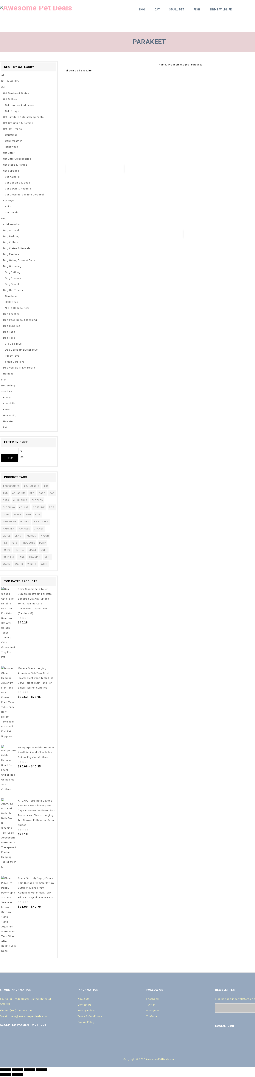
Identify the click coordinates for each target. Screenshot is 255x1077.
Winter (32, 564)
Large (7, 535)
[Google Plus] (242, 1036)
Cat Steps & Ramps (15, 164)
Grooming (9, 521)
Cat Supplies (11, 170)
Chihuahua (20, 500)
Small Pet (176, 9)
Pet (5, 543)
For (37, 514)
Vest (48, 557)
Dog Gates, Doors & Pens (19, 260)
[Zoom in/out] (41, 1069)
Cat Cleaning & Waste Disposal (24, 194)
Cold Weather (13, 140)
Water (19, 564)
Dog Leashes (11, 314)
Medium (32, 535)
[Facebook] (218, 1036)
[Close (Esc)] (5, 1069)
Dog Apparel (11, 230)
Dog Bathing (13, 272)
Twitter (150, 1004)
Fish (197, 9)
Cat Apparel (12, 176)
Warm (6, 564)
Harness (8, 373)
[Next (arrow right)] (17, 1074)
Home (162, 64)
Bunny (7, 397)
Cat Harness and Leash (19, 105)
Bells (8, 206)
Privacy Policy (86, 1010)
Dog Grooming (12, 266)
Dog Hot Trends (13, 290)
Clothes (37, 500)
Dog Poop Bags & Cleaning (20, 320)
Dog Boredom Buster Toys (21, 349)
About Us (83, 999)
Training (34, 557)
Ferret (6, 409)
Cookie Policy (86, 1022)
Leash (19, 535)
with (44, 564)
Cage (42, 493)
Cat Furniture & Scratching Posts (23, 117)
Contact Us (84, 1004)
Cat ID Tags (12, 111)
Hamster (8, 421)
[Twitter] (226, 1036)
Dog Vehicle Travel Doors (19, 367)
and (5, 493)
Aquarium (18, 493)
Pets (15, 543)
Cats (6, 500)
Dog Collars (10, 242)
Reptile (19, 550)
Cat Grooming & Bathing (18, 123)
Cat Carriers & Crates (16, 93)
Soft (44, 550)
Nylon (45, 535)
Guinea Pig (9, 415)
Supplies (8, 557)
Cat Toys (8, 200)
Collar (24, 507)
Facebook (152, 999)
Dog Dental (12, 284)
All (3, 75)
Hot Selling (8, 385)
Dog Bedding (11, 236)
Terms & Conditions (90, 1016)
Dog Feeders (11, 254)
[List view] (101, 71)
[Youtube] (234, 1036)
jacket (38, 528)
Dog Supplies (11, 325)
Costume (39, 507)
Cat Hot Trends (12, 129)
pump (42, 543)
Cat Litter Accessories (17, 158)
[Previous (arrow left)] (5, 1074)
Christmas (11, 135)
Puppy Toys (12, 355)
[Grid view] (96, 71)
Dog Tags (9, 331)
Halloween (11, 146)
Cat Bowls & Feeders (18, 188)
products (28, 543)
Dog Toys (9, 337)
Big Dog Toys (13, 343)
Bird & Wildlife (220, 9)
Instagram (152, 1010)
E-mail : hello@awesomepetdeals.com (24, 1016)
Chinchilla (9, 403)
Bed (31, 493)
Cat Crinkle (11, 212)
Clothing (9, 507)
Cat (157, 9)
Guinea (24, 521)
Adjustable (32, 486)
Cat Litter (9, 152)
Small (33, 550)
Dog (142, 9)
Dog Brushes (13, 278)
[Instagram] (250, 1036)
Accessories (11, 486)
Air (46, 486)
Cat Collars (10, 99)
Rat (5, 427)
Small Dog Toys (14, 361)
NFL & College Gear (17, 308)
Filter (10, 457)
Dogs (6, 514)
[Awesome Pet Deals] (36, 7)
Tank (21, 557)
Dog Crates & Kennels (16, 248)
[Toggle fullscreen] (29, 1069)
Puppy (6, 550)
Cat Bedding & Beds (17, 182)
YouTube (151, 1016)
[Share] (17, 1069)
